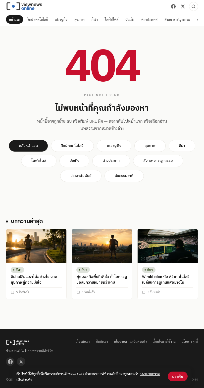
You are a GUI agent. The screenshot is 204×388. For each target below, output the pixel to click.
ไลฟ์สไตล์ (111, 19)
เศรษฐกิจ (61, 19)
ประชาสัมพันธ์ (80, 176)
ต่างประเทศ (149, 19)
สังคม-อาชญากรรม (177, 19)
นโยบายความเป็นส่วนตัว (130, 341)
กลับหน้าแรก (28, 146)
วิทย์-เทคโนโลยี (37, 19)
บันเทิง (129, 19)
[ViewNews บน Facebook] (173, 6)
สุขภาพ (79, 19)
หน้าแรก (14, 19)
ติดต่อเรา (102, 341)
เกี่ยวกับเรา (83, 341)
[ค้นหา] (193, 6)
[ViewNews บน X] (183, 6)
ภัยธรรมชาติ (124, 176)
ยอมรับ (177, 376)
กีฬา (95, 19)
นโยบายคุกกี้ (190, 341)
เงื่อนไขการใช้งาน (164, 341)
